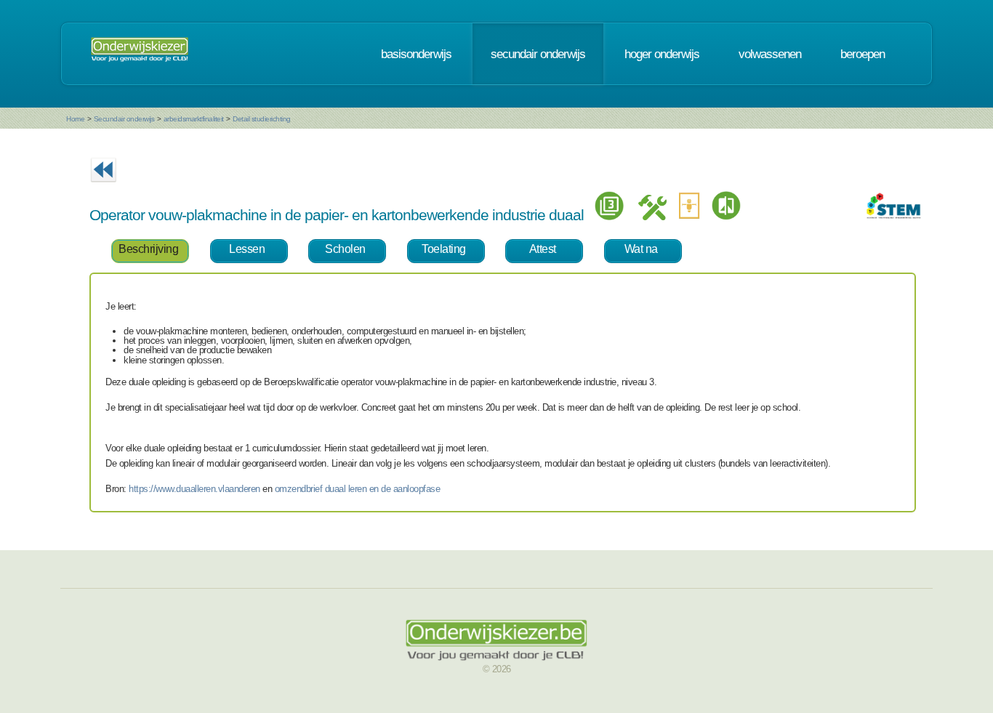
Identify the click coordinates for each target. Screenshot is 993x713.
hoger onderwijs (661, 54)
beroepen (862, 54)
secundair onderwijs (538, 54)
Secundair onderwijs (124, 119)
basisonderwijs (416, 54)
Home (75, 119)
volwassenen (770, 54)
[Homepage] (139, 54)
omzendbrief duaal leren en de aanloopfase (358, 488)
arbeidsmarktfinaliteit (194, 119)
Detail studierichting (262, 119)
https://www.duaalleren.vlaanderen (194, 488)
